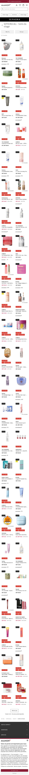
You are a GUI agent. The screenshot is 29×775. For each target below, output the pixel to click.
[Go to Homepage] (6, 5)
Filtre (7, 31)
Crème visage (5, 14)
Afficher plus (14, 710)
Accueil (2, 718)
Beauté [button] (14, 718)
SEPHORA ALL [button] (8, 718)
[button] (14, 19)
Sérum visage (23, 14)
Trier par (21, 31)
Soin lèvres (14, 14)
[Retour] (2, 25)
